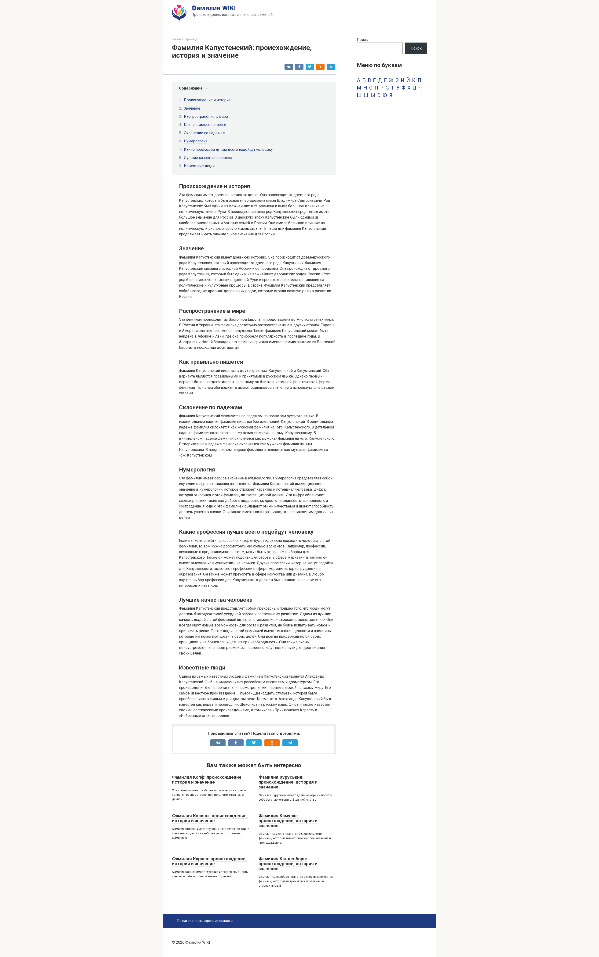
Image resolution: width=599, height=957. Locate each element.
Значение (192, 108)
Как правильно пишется (205, 124)
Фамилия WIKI (213, 8)
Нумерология (195, 141)
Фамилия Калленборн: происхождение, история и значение (288, 863)
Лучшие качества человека (208, 157)
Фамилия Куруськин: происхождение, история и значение (288, 782)
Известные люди (199, 166)
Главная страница (184, 39)
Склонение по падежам (204, 133)
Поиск (362, 39)
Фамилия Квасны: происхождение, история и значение (210, 818)
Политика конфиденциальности (205, 920)
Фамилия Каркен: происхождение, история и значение (209, 861)
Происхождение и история (207, 100)
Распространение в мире (206, 116)
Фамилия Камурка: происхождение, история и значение (288, 820)
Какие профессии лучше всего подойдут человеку (228, 149)
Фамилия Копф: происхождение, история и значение (207, 779)
